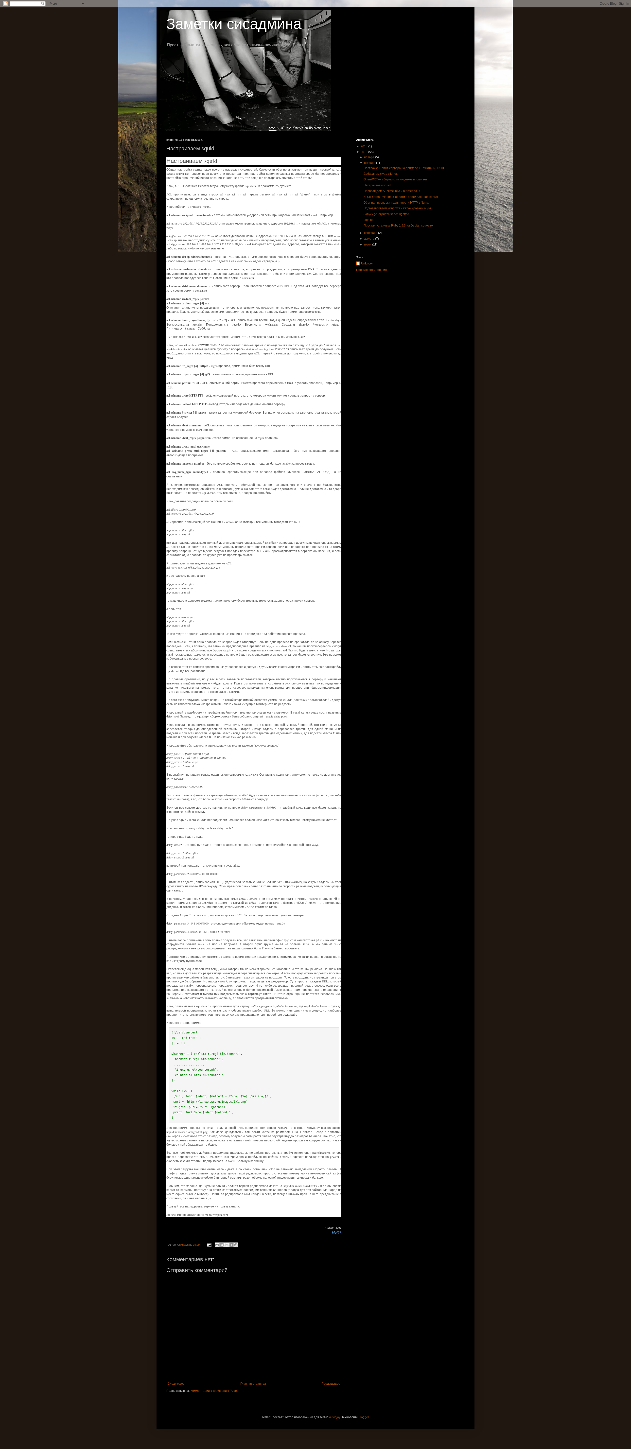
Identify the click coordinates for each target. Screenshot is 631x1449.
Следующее (176, 1383)
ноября (369, 157)
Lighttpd (369, 220)
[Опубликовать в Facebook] (231, 1244)
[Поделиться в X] (226, 1244)
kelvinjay (334, 1417)
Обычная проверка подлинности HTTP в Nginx (396, 202)
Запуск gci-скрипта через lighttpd (386, 214)
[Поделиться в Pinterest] (235, 1244)
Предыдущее (330, 1383)
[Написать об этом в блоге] (221, 1244)
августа (369, 238)
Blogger (363, 1417)
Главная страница (253, 1383)
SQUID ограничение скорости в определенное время (401, 197)
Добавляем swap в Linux (381, 173)
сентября (371, 233)
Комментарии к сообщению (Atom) (215, 1391)
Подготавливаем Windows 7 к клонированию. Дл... (398, 208)
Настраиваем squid (377, 185)
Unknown (367, 263)
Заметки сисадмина (233, 24)
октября (370, 163)
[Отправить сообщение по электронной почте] (209, 1244)
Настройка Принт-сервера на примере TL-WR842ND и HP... (405, 168)
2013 (364, 152)
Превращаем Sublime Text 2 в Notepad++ (392, 191)
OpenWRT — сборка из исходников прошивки (395, 179)
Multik (336, 1232)
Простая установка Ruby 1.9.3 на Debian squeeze (398, 225)
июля (368, 244)
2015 (364, 146)
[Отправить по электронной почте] (217, 1244)
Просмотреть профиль (372, 270)
